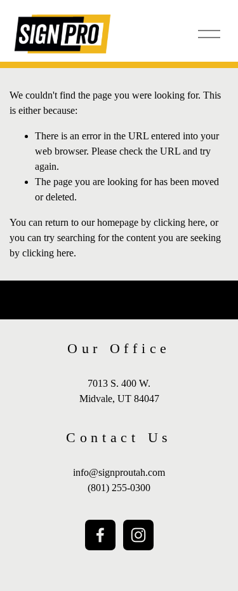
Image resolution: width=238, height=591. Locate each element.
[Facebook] (100, 535)
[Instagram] (138, 535)
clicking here (179, 222)
